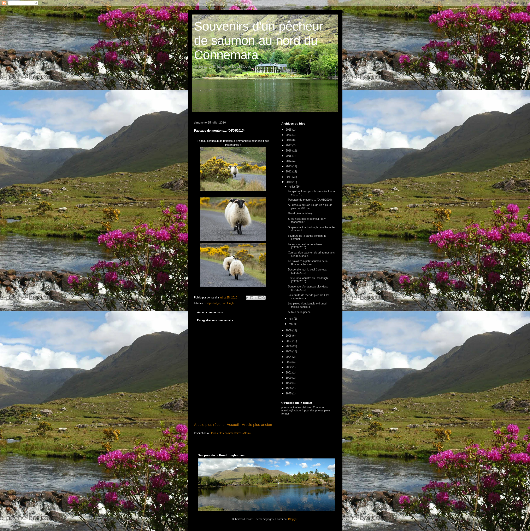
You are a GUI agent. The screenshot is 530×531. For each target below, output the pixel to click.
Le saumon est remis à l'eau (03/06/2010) (305, 246)
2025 (289, 129)
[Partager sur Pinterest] (263, 298)
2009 (289, 330)
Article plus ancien (257, 425)
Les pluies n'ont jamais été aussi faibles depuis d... (307, 305)
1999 (289, 377)
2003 (289, 362)
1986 (289, 388)
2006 (289, 346)
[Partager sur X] (256, 298)
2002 (289, 367)
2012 (289, 171)
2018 (289, 140)
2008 (289, 335)
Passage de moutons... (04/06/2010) (310, 199)
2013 (289, 166)
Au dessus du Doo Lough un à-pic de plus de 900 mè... (310, 206)
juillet (292, 186)
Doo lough (228, 303)
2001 (289, 372)
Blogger (292, 519)
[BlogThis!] (252, 298)
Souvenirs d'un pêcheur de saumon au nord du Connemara (258, 40)
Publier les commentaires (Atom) (231, 433)
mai (291, 323)
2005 (289, 351)
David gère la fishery (300, 213)
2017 (289, 145)
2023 (289, 134)
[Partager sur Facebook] (260, 298)
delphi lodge (213, 303)
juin (291, 318)
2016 (289, 150)
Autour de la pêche (299, 312)
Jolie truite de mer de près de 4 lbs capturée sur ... (309, 296)
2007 (289, 341)
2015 (289, 155)
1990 (289, 382)
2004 (289, 356)
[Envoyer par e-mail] (248, 298)
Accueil (233, 425)
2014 (289, 161)
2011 (289, 176)
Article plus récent (209, 425)
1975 (289, 393)
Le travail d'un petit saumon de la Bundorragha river (308, 262)
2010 (289, 182)
